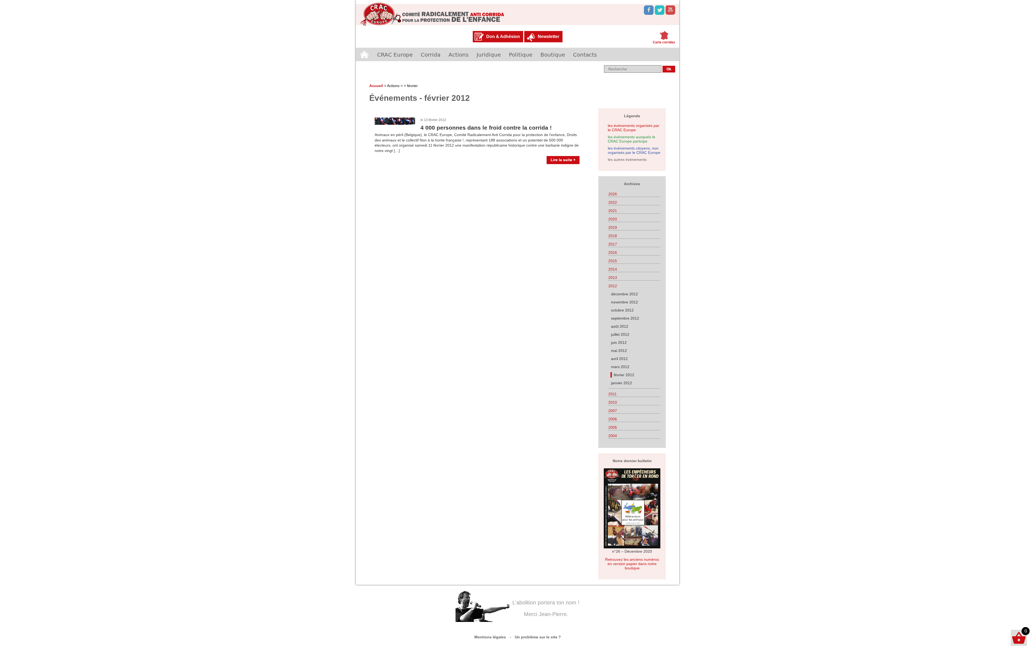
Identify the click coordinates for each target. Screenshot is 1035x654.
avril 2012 (619, 359)
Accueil (364, 54)
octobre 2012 (622, 310)
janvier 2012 (621, 383)
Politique (520, 54)
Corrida (430, 54)
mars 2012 (620, 367)
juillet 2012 (620, 334)
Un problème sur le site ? (538, 637)
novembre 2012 (624, 302)
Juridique (489, 54)
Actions (458, 54)
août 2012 (619, 326)
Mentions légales (490, 637)
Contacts (585, 54)
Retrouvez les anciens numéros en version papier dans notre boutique (632, 563)
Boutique (552, 54)
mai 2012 (619, 350)
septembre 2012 (625, 318)
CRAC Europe (395, 54)
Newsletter (548, 36)
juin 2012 (619, 342)
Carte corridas (664, 42)
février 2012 (624, 375)
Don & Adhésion (503, 36)
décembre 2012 (624, 294)
